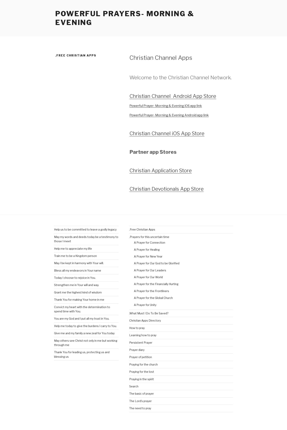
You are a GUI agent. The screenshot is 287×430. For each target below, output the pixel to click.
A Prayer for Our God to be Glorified (156, 263)
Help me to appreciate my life (73, 248)
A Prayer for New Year (148, 256)
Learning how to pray (142, 335)
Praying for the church (143, 364)
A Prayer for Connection (149, 242)
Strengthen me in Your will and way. (76, 285)
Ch (132, 133)
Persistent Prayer (140, 342)
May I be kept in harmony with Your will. (79, 263)
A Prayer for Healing (147, 249)
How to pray (137, 328)
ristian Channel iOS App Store (170, 133)
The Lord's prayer (140, 401)
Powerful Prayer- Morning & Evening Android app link (169, 115)
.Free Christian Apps (142, 229)
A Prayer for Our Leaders (150, 270)
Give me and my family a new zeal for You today (84, 333)
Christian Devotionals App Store (166, 189)
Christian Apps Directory (145, 320)
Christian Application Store (160, 170)
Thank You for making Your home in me (79, 299)
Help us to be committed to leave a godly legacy (85, 229)
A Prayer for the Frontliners (151, 291)
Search (133, 386)
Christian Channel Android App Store (172, 96)
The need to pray (140, 408)
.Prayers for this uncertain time (149, 237)
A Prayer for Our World (148, 277)
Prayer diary (136, 349)
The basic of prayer (141, 393)
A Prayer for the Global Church (153, 297)
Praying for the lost (141, 371)
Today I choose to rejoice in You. (75, 277)
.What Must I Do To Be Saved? (148, 313)
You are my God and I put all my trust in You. (81, 318)
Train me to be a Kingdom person (75, 255)
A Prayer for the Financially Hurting (156, 284)
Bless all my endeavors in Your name (77, 270)
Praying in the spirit (141, 379)
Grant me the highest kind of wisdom (78, 292)
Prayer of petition (140, 357)
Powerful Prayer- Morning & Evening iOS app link (165, 106)
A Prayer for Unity (145, 305)
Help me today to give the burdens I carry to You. (85, 326)
